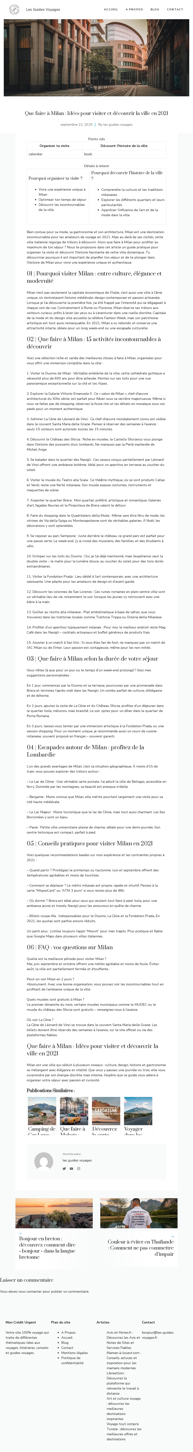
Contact (175, 9)
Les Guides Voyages (43, 9)
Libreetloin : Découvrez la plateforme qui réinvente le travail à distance (123, 1383)
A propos (134, 9)
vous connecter (30, 1291)
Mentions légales (74, 1353)
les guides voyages (117, 124)
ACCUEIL (111, 9)
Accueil (67, 1337)
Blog (155, 9)
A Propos (68, 1332)
